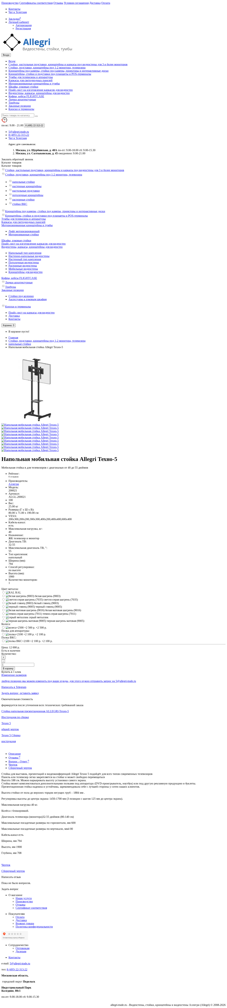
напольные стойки (23, 181)
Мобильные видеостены (23, 268)
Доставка (95, 2)
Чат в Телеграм (18, 12)
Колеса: (5, 624)
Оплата (105, 2)
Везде (12, 61)
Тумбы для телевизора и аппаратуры (31, 77)
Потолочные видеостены (24, 262)
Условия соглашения (76, 2)
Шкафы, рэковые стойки (23, 86)
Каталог (11, 165)
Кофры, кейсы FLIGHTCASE (26, 96)
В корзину (8, 668)
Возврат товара (25, 923)
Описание (15, 753)
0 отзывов (13, 476)
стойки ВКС (19, 203)
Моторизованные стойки (24, 234)
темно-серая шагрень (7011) (59, 613)
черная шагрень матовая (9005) (65, 620)
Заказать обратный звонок (17, 159)
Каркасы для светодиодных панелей (30, 80)
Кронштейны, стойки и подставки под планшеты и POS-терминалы (50, 73)
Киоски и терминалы (21, 109)
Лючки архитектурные (22, 99)
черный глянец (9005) (48, 606)
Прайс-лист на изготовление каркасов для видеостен (41, 89)
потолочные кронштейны (27, 195)
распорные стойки (23, 199)
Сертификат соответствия (31, 907)
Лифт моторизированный (24, 231)
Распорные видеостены (23, 265)
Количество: (8, 653)
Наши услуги (24, 898)
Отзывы (58, 2)
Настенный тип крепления (25, 259)
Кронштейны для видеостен (26, 272)
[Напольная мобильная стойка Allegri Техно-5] (36, 421)
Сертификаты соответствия (36, 2)
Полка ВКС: (8, 637)
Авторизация (24, 25)
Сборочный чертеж (20, 767)
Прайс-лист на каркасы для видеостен (32, 312)
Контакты (14, 8)
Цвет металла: (9, 588)
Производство (10, 2)
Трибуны (14, 102)
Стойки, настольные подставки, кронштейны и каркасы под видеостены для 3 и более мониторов (68, 64)
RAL (18, 592)
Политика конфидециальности (34, 926)
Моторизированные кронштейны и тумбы (34, 83)
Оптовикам (22, 948)
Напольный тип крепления (25, 252)
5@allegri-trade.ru (20, 963)
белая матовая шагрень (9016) (63, 610)
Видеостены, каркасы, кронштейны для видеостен (39, 93)
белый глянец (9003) (46, 603)
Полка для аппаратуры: (15, 630)
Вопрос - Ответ (19, 761)
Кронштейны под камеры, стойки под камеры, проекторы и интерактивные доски (59, 70)
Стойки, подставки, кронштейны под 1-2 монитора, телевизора (47, 67)
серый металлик (38, 617)
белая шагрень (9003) (47, 596)
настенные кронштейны (26, 186)
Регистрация (23, 28)
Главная (13, 337)
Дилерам (21, 951)
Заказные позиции (20, 105)
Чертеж (13, 764)
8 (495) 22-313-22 (17, 969)
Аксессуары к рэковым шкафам (28, 299)
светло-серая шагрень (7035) (60, 599)
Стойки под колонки (21, 296)
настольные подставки (26, 190)
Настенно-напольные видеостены (29, 256)
